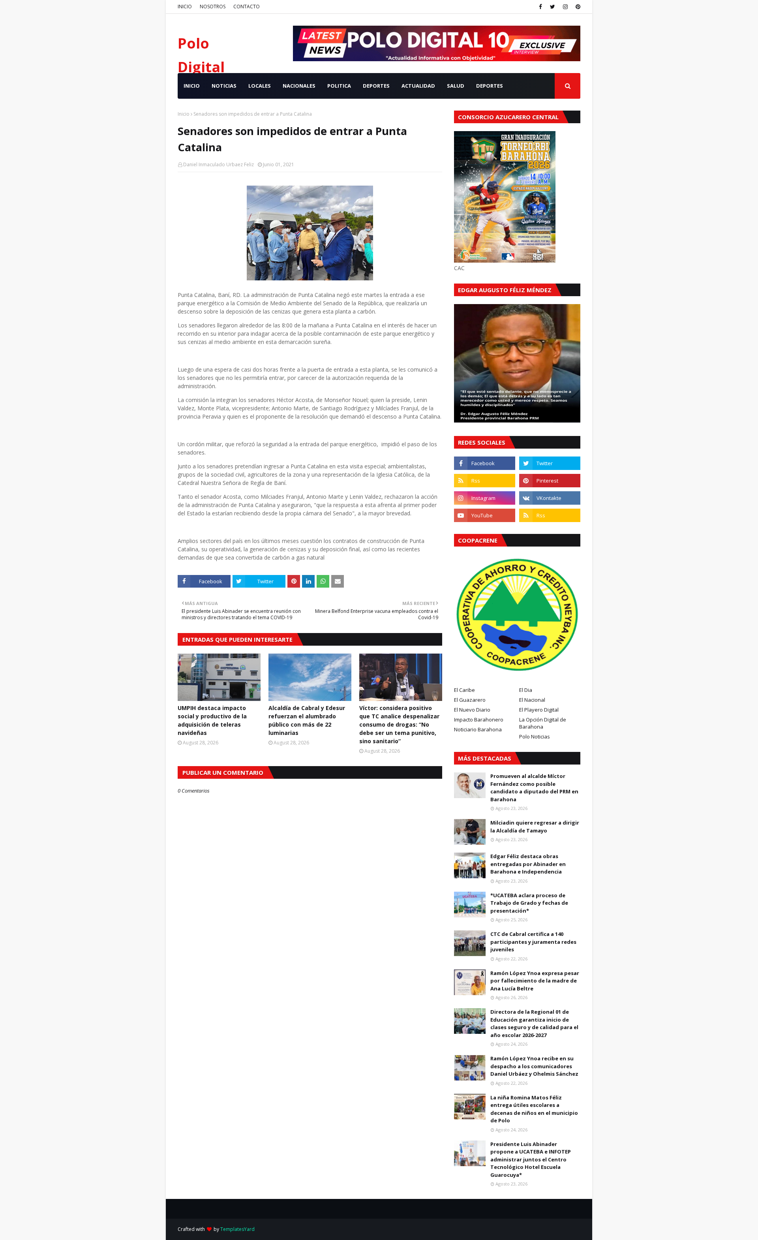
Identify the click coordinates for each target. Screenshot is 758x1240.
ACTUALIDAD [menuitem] (418, 85)
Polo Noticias (534, 736)
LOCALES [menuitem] (259, 85)
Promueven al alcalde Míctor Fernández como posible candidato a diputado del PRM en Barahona (534, 787)
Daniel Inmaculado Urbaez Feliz (218, 164)
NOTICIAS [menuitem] (224, 85)
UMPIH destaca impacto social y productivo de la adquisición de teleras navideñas (212, 720)
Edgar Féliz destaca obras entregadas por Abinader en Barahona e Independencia (528, 864)
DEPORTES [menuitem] (376, 85)
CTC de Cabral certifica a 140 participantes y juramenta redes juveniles (533, 941)
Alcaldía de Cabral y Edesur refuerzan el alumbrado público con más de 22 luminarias (306, 720)
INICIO (185, 6)
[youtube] (484, 515)
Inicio (184, 114)
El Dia (525, 689)
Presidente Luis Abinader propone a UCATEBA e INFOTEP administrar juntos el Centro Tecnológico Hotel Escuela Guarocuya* (530, 1159)
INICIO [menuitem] (192, 85)
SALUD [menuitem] (455, 85)
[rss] (484, 480)
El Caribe (464, 689)
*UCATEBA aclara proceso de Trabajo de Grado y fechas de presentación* (529, 903)
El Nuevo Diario (472, 709)
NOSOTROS (212, 6)
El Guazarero (470, 699)
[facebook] (540, 6)
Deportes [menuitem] (489, 85)
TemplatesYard (237, 1229)
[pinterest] (577, 6)
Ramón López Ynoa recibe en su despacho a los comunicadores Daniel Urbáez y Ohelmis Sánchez (534, 1066)
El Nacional (532, 699)
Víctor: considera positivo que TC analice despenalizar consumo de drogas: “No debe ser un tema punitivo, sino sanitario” (399, 724)
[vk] (549, 498)
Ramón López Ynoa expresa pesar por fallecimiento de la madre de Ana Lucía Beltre (534, 980)
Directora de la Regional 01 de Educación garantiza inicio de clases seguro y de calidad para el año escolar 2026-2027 (534, 1023)
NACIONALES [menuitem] (299, 85)
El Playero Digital (539, 709)
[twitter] (552, 6)
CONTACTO (246, 6)
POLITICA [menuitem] (339, 85)
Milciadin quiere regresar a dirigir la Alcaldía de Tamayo (534, 826)
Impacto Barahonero (478, 719)
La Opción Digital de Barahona (542, 723)
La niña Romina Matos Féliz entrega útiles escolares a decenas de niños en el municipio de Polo (534, 1109)
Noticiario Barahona (478, 729)
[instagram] (565, 6)
